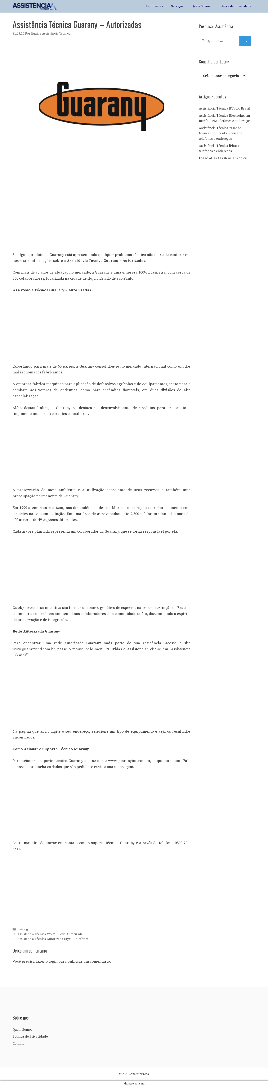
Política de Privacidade (235, 6)
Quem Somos (201, 6)
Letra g (23, 929)
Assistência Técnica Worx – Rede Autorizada (50, 934)
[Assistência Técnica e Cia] (35, 6)
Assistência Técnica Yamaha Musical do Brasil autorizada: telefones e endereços (221, 133)
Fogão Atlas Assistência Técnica (223, 158)
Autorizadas (154, 6)
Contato (18, 1044)
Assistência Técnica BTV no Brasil (224, 108)
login (53, 961)
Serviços (177, 6)
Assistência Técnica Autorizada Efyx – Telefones (53, 939)
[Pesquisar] (245, 41)
